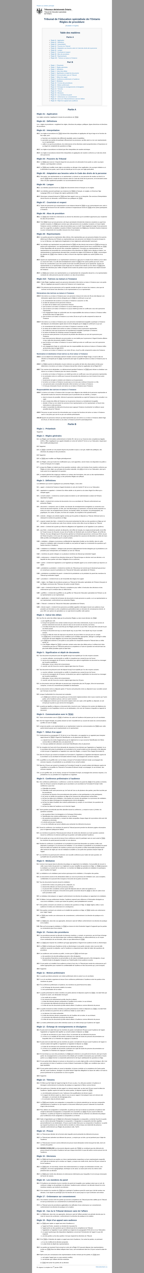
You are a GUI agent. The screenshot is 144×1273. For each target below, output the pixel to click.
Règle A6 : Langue (56, 50)
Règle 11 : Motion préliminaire (60, 85)
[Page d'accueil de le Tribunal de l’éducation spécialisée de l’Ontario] (55, 12)
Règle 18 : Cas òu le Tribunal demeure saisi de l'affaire (68, 99)
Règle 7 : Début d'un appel (59, 77)
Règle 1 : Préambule (57, 65)
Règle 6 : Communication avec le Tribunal (64, 75)
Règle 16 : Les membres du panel (61, 95)
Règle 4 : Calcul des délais (59, 71)
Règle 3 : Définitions (57, 69)
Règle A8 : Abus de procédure (60, 54)
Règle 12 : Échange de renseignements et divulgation (67, 87)
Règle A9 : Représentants (59, 56)
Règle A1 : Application (57, 40)
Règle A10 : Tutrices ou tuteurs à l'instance (64, 58)
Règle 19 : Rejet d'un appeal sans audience (64, 100)
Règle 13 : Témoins (57, 89)
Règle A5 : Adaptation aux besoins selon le (74, 48)
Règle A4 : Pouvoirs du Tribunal (60, 46)
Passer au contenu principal (45, 5)
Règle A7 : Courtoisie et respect (60, 52)
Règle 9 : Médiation (57, 81)
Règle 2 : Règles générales (59, 67)
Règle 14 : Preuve (56, 91)
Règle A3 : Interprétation (58, 44)
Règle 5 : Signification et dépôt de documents (65, 73)
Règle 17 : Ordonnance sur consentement (64, 97)
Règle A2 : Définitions (57, 42)
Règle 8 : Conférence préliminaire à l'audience (65, 79)
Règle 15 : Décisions (57, 93)
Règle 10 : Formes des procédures (61, 83)
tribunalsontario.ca (101, 1267)
